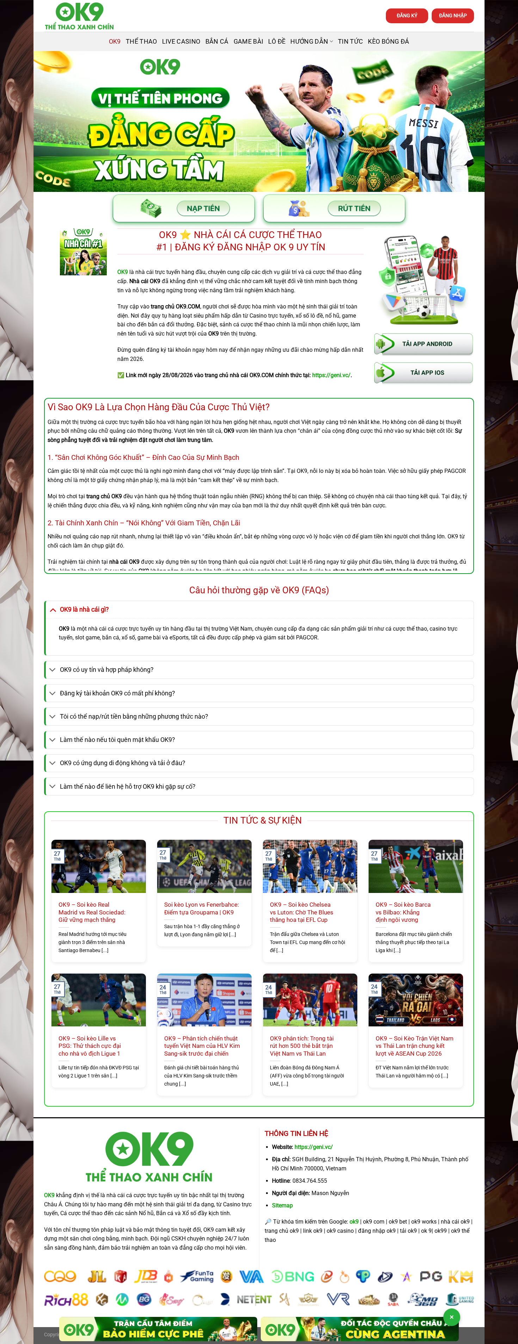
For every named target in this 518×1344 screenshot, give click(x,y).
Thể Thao (141, 41)
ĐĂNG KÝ (407, 15)
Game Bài (249, 41)
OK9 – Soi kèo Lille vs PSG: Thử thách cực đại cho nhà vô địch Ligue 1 (89, 1046)
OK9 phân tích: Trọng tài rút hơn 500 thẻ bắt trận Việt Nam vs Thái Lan (302, 1046)
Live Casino (181, 41)
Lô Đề (276, 41)
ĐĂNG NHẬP (453, 15)
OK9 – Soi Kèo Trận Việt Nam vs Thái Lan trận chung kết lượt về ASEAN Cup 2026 (415, 1046)
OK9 (115, 41)
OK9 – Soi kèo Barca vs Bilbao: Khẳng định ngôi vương (403, 912)
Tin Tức (350, 41)
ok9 (354, 1221)
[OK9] (79, 16)
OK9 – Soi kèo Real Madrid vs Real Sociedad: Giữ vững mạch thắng (91, 912)
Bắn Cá (217, 41)
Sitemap (282, 1205)
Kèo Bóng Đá (388, 41)
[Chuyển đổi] (53, 609)
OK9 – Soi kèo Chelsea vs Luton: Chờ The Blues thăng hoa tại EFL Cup (301, 912)
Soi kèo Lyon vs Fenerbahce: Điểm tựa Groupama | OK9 (201, 908)
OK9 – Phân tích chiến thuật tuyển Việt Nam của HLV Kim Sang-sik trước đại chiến (202, 1046)
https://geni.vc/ (314, 1147)
